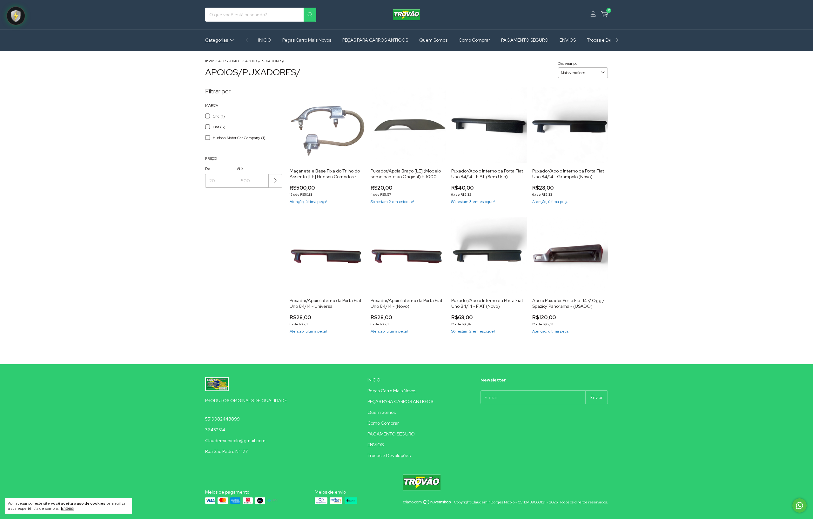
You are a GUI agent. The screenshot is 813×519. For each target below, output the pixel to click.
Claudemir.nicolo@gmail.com (235, 440)
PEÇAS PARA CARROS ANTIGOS (375, 40)
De (207, 168)
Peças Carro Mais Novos (306, 40)
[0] (604, 15)
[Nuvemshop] (427, 503)
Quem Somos (433, 40)
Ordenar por (568, 63)
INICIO (264, 40)
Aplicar (275, 181)
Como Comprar (474, 40)
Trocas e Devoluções (608, 40)
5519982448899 (222, 419)
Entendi (67, 508)
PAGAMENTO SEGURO (524, 40)
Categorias (216, 40)
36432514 (215, 430)
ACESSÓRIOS (229, 61)
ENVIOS (568, 40)
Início (209, 61)
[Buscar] (310, 15)
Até (240, 168)
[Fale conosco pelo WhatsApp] (799, 505)
